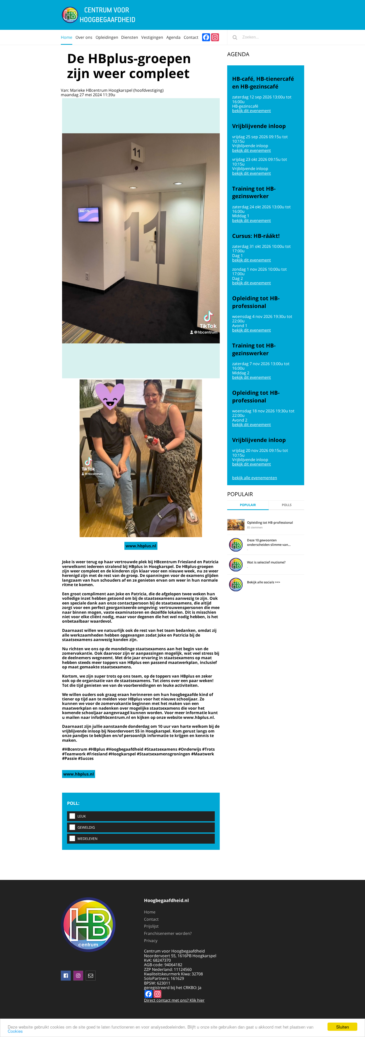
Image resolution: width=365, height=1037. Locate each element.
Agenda (173, 37)
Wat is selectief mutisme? (266, 562)
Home (66, 37)
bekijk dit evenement (251, 110)
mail (91, 976)
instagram (78, 976)
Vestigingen (152, 37)
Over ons (83, 37)
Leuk (81, 816)
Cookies (15, 1031)
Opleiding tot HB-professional (270, 522)
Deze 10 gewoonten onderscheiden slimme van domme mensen (267, 542)
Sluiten (342, 1027)
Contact (191, 37)
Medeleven (87, 838)
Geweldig (86, 827)
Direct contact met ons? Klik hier (174, 1000)
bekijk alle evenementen (254, 477)
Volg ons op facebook (66, 976)
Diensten (129, 37)
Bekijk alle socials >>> (263, 582)
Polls (287, 505)
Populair (248, 505)
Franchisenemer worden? (168, 933)
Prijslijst (151, 926)
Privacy (150, 940)
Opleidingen (107, 37)
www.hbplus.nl (141, 546)
